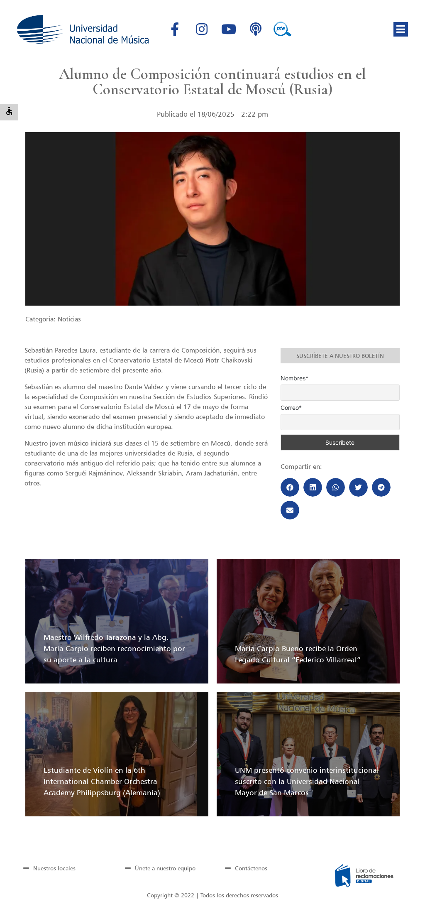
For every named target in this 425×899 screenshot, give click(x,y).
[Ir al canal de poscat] (255, 29)
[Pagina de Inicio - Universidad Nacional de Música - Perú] (83, 29)
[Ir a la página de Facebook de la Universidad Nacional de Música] (174, 29)
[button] (400, 29)
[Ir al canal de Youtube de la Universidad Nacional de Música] (228, 29)
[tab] (61, 868)
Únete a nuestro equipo (165, 868)
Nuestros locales (54, 868)
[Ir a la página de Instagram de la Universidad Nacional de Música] (201, 29)
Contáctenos (251, 868)
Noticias (69, 319)
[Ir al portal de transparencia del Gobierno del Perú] (282, 29)
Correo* (291, 408)
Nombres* (294, 378)
